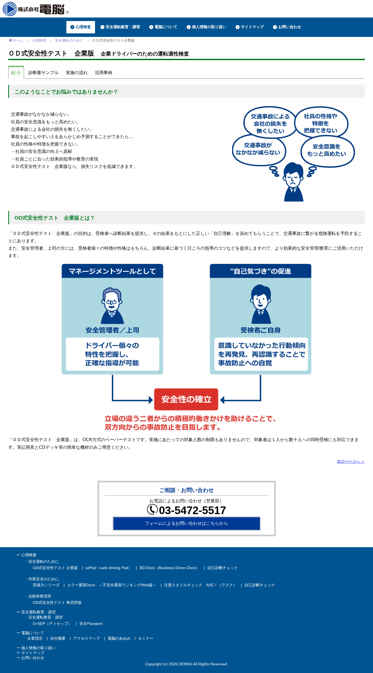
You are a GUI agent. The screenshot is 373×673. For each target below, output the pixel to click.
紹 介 (16, 72)
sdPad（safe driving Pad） (108, 568)
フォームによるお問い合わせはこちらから (186, 523)
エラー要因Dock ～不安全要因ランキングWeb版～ (111, 585)
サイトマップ (32, 653)
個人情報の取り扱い (38, 648)
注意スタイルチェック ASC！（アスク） (200, 585)
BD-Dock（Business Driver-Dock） (170, 568)
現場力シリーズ (46, 585)
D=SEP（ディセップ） (52, 623)
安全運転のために (69, 40)
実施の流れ (77, 72)
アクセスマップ (86, 638)
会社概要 (58, 638)
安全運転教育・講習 (38, 612)
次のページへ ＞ (351, 461)
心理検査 (39, 40)
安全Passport (90, 623)
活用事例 (103, 72)
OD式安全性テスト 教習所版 (57, 602)
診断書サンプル (43, 72)
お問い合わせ (32, 657)
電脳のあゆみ (119, 638)
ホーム (18, 40)
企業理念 (35, 638)
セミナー (145, 638)
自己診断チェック (222, 568)
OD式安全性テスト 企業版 (55, 568)
